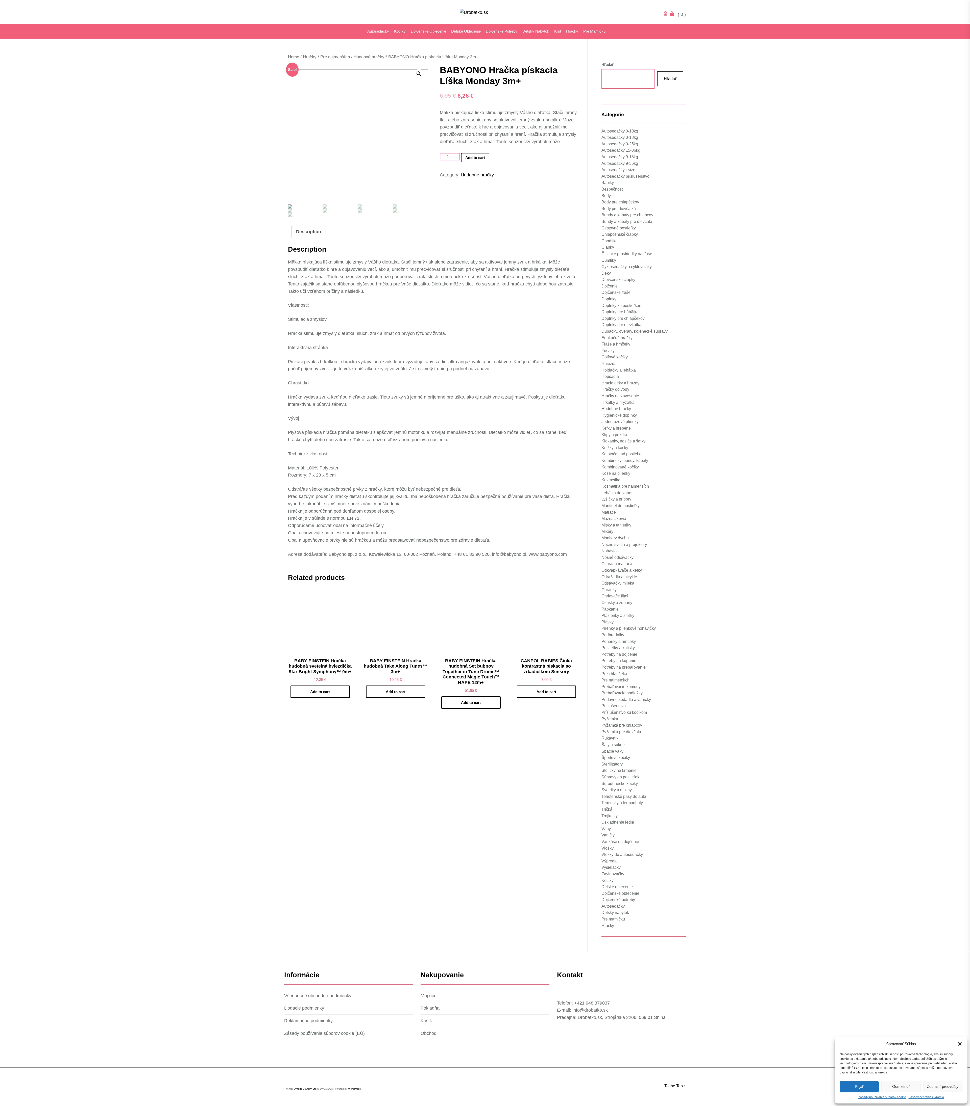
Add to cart (528, 150)
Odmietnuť (901, 1086)
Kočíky (400, 31)
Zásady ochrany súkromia (926, 1097)
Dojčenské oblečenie (428, 31)
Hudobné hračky (369, 57)
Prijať (859, 1086)
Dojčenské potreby (501, 31)
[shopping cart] (673, 14)
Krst (557, 31)
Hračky (572, 31)
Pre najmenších (335, 57)
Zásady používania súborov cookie (882, 1097)
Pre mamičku (594, 31)
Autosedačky (378, 31)
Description (308, 231)
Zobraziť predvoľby (942, 1086)
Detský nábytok (535, 31)
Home (293, 57)
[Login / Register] (667, 14)
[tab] (308, 232)
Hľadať (301, 1044)
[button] (959, 1043)
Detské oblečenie (466, 31)
